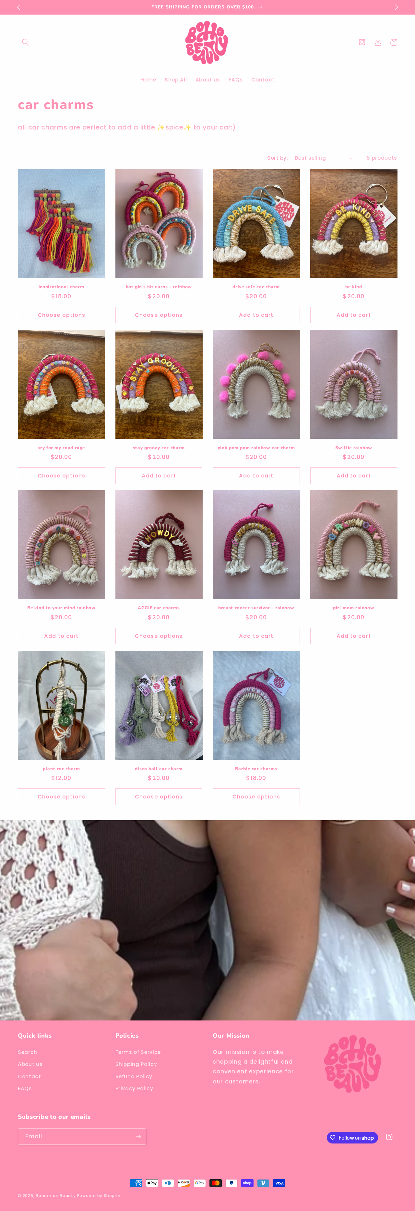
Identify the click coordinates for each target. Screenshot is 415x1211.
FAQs (25, 1088)
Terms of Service (138, 1052)
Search (27, 1052)
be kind (353, 287)
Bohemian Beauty (56, 1195)
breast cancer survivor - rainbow (256, 608)
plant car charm (61, 769)
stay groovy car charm (159, 448)
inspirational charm (61, 287)
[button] (25, 42)
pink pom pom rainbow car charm (256, 448)
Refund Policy (134, 1076)
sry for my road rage (61, 448)
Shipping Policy (136, 1064)
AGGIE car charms (159, 608)
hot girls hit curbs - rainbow (159, 287)
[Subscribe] (138, 1136)
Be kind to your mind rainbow (61, 608)
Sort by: (277, 157)
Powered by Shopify (99, 1195)
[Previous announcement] (18, 7)
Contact (29, 1076)
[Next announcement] (396, 7)
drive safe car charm (256, 287)
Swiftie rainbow (353, 448)
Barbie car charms (256, 769)
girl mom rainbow (353, 608)
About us (30, 1064)
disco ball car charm (159, 769)
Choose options (61, 315)
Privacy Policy (134, 1088)
